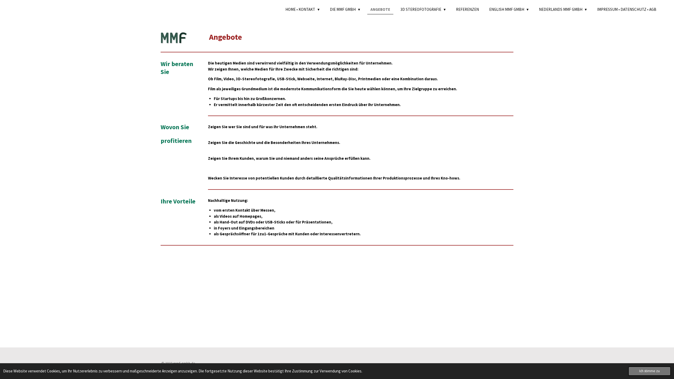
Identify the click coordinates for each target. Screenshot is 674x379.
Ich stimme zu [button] (649, 371)
